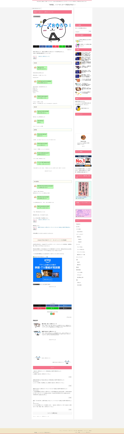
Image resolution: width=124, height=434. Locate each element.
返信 (70, 385)
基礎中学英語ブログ (85, 108)
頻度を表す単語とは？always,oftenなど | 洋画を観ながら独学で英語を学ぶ (47, 379)
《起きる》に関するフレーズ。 (44, 56)
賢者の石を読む (80, 430)
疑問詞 (46, 284)
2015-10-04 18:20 (36, 372)
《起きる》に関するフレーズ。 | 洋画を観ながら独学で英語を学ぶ (46, 371)
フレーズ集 (42, 284)
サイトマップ (86, 430)
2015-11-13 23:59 (36, 390)
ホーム (61, 430)
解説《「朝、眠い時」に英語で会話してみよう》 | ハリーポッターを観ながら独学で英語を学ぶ (51, 400)
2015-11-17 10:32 (36, 403)
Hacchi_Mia (83, 141)
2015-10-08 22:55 (36, 381)
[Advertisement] (52, 175)
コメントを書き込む (52, 413)
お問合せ (90, 430)
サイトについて (65, 430)
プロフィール (70, 430)
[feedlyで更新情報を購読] (51, 314)
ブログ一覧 (75, 430)
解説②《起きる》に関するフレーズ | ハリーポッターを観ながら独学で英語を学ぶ (54, 227)
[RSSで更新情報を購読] (53, 314)
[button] (69, 46)
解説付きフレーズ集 (36, 284)
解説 (49, 284)
